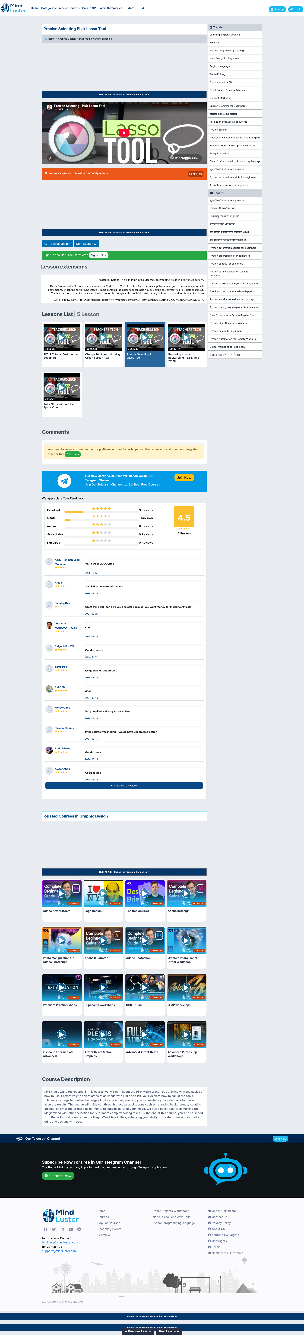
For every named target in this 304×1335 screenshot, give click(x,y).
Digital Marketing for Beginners (228, 346)
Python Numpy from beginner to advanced (234, 307)
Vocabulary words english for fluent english (235, 137)
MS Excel (215, 42)
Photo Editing (217, 74)
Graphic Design (67, 38)
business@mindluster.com (60, 1242)
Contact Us (219, 1217)
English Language (220, 66)
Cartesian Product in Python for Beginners (234, 283)
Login (297, 9)
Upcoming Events (109, 1229)
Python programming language (227, 50)
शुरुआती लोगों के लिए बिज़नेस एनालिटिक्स (227, 169)
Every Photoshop (219, 153)
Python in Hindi (218, 129)
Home (35, 8)
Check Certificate (223, 1211)
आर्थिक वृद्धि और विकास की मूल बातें (224, 216)
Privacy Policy (221, 1223)
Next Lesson (85, 243)
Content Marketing (220, 97)
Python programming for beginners (230, 255)
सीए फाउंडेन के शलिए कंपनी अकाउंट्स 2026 (229, 231)
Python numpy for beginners (226, 330)
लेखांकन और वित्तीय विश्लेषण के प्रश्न (225, 354)
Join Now (280, 1138)
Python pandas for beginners (226, 263)
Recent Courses (69, 8)
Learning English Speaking (225, 34)
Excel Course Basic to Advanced (228, 90)
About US (218, 1229)
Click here (73, 454)
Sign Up (279, 9)
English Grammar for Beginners (227, 105)
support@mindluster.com (59, 1251)
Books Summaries (110, 8)
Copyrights (219, 1241)
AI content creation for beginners (229, 185)
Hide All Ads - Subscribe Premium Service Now (124, 94)
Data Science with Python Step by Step (232, 315)
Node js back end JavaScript (172, 1217)
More (131, 8)
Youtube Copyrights (225, 1235)
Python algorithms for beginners (228, 323)
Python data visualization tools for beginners (229, 273)
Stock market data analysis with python (232, 291)
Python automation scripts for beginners (233, 177)
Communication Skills (222, 82)
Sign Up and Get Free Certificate (75, 255)
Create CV (89, 8)
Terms (216, 1247)
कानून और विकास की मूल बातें (222, 208)
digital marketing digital (223, 113)
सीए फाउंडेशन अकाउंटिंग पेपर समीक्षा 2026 (228, 239)
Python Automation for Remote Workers (233, 338)
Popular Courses (108, 1223)
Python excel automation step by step (231, 299)
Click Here (196, 174)
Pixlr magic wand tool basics (95, 38)
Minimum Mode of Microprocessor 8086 (232, 145)
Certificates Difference (227, 1253)
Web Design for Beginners (225, 58)
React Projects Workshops (171, 1211)
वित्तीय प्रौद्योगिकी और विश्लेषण (222, 224)
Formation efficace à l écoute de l (229, 121)
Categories (48, 8)
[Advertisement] (124, 67)
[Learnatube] (13, 6)
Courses (103, 1217)
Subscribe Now (59, 1176)
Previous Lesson (58, 243)
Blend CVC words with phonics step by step (235, 161)
